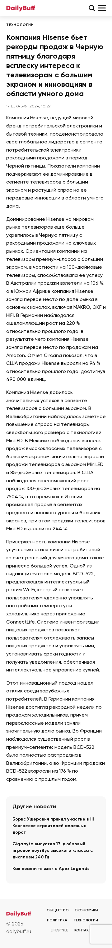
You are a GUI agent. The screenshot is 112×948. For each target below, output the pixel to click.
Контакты (84, 930)
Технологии (20, 25)
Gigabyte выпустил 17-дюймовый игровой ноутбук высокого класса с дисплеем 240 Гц (52, 850)
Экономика (87, 910)
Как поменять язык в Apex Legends (50, 869)
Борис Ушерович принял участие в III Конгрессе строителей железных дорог (53, 826)
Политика (57, 920)
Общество (58, 910)
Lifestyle (59, 930)
